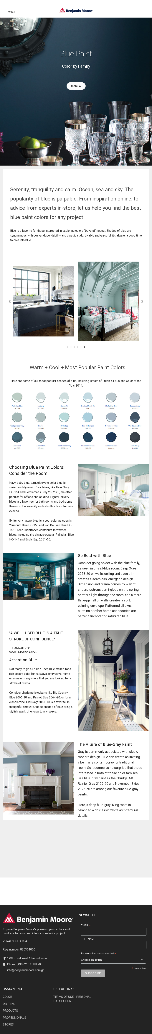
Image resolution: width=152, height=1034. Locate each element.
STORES (8, 1024)
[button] (9, 301)
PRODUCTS (10, 1010)
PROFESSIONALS (14, 1017)
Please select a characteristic (98, 953)
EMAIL (86, 925)
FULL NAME (88, 939)
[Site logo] (76, 10)
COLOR (7, 997)
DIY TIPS (9, 1004)
